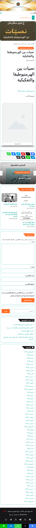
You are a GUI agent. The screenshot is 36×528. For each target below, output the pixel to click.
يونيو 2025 (30, 395)
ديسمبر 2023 (29, 451)
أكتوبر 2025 (29, 383)
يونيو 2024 (30, 433)
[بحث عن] (1, 12)
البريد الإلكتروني (29, 275)
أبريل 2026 (29, 364)
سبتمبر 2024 (29, 423)
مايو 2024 (30, 436)
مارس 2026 (29, 367)
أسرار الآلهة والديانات (27, 331)
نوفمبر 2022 (29, 492)
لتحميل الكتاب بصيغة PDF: (26, 91)
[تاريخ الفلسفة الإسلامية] (9, 197)
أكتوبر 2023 (29, 458)
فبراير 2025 (29, 408)
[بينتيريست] (23, 153)
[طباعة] (18, 157)
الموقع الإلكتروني (29, 284)
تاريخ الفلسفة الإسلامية (10, 204)
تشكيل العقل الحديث (23, 178)
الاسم (32, 267)
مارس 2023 (29, 479)
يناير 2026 (30, 373)
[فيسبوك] (32, 153)
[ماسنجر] (13, 153)
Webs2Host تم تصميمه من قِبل (18, 514)
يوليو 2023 (30, 467)
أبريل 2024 (29, 439)
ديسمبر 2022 (29, 489)
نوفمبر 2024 (29, 417)
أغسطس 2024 (28, 426)
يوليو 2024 (30, 430)
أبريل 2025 (29, 401)
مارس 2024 (29, 442)
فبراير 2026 (29, 370)
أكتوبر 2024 (29, 420)
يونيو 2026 (30, 358)
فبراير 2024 (29, 445)
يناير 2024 (30, 448)
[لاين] (27, 157)
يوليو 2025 (30, 392)
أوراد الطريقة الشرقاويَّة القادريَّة (23, 324)
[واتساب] (8, 153)
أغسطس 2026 (28, 352)
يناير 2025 (30, 411)
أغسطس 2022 (28, 501)
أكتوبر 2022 (29, 495)
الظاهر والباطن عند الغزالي (23, 17)
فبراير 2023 (29, 483)
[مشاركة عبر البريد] (23, 157)
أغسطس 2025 (28, 389)
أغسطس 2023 (28, 464)
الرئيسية (30, 44)
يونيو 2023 (30, 470)
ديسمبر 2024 (29, 414)
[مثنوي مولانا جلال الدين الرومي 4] (26, 197)
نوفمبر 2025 (29, 380)
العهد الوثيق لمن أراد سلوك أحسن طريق (28, 223)
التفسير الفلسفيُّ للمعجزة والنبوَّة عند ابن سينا (20, 328)
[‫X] (27, 153)
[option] (18, 173)
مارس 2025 (29, 405)
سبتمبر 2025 (29, 386)
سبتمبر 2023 (29, 461)
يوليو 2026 (30, 355)
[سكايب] (18, 153)
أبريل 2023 (29, 476)
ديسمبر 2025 (29, 377)
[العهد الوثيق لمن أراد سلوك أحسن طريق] (26, 215)
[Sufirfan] (18, 5)
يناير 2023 (30, 486)
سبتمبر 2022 (29, 498)
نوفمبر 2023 (29, 454)
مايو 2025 (30, 398)
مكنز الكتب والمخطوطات (20, 44)
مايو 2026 (30, 361)
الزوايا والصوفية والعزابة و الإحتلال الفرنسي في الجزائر (9, 214)
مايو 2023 (30, 473)
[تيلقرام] (32, 157)
